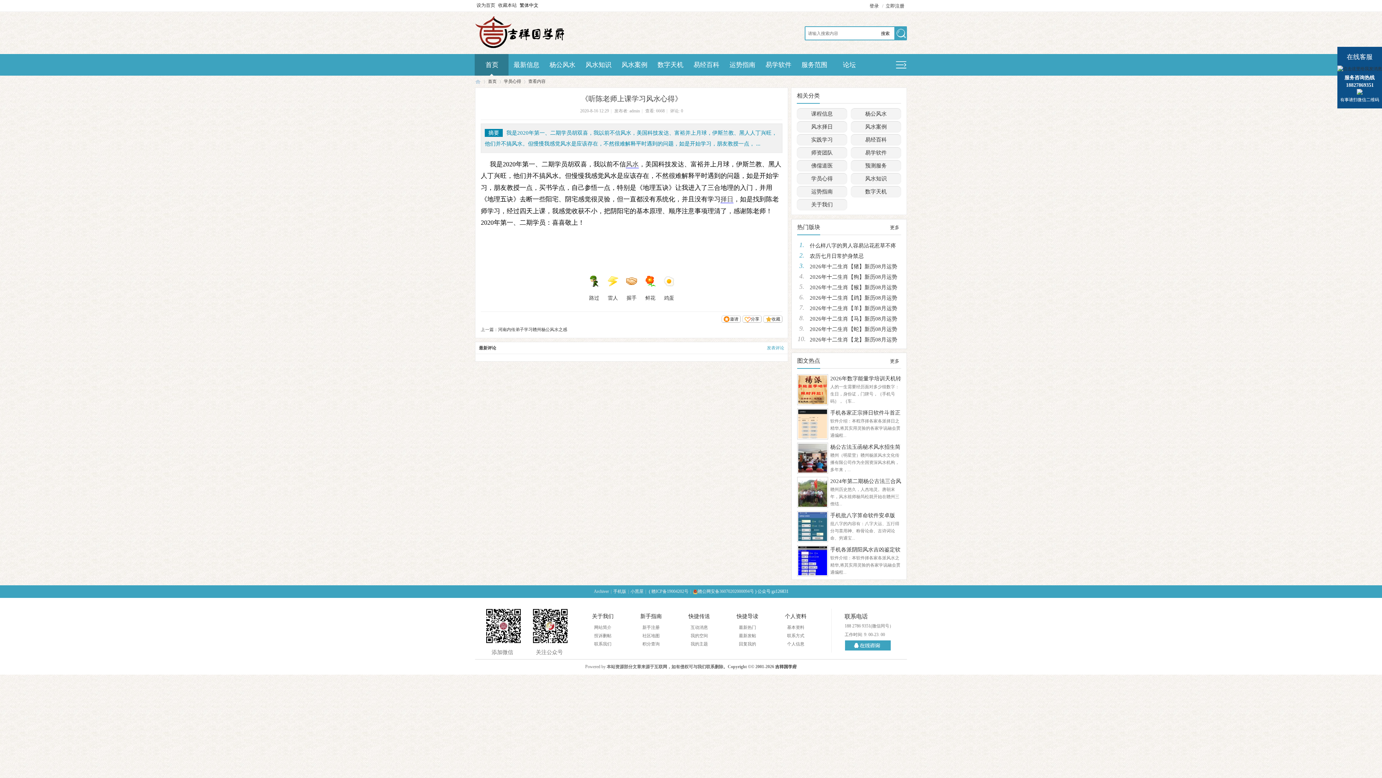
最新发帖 (747, 635)
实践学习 (822, 140)
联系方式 (795, 635)
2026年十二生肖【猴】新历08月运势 (853, 287)
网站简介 (602, 627)
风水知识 (598, 64)
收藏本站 (507, 5)
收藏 (776, 319)
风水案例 (634, 64)
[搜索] (900, 34)
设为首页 (486, 5)
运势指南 (742, 64)
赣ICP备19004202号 (669, 591)
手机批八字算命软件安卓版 (862, 515)
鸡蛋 (669, 298)
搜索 (885, 33)
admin (634, 110)
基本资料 (795, 627)
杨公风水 (562, 64)
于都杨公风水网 (478, 81)
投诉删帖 (602, 635)
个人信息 (795, 644)
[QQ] (869, 645)
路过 (594, 298)
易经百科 (706, 64)
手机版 (619, 591)
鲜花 (650, 298)
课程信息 (822, 114)
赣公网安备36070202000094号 (726, 591)
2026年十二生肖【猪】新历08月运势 (853, 266)
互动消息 (699, 627)
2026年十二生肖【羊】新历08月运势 (853, 308)
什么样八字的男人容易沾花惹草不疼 (853, 246)
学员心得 (512, 81)
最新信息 (526, 64)
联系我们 (602, 644)
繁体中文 (529, 5)
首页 (491, 64)
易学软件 (778, 64)
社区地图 (651, 635)
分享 (755, 319)
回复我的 (747, 644)
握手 (632, 298)
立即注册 (895, 6)
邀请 (734, 319)
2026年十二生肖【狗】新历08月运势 (853, 277)
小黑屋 (637, 591)
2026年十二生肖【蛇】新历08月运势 (853, 329)
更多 (894, 227)
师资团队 (822, 153)
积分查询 (651, 644)
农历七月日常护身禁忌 (837, 256)
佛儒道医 (822, 166)
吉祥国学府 (786, 666)
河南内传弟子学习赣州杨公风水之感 (532, 329)
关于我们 (822, 204)
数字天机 (670, 64)
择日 (727, 199)
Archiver (601, 591)
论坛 (849, 64)
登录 (874, 6)
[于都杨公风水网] (520, 47)
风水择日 (822, 127)
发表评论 (775, 347)
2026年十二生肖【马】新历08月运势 (853, 319)
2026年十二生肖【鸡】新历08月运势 (853, 298)
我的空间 (699, 635)
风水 (632, 164)
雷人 (613, 298)
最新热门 (747, 627)
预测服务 (876, 166)
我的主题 (699, 644)
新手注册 (651, 627)
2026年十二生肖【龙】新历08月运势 (853, 340)
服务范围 (814, 64)
